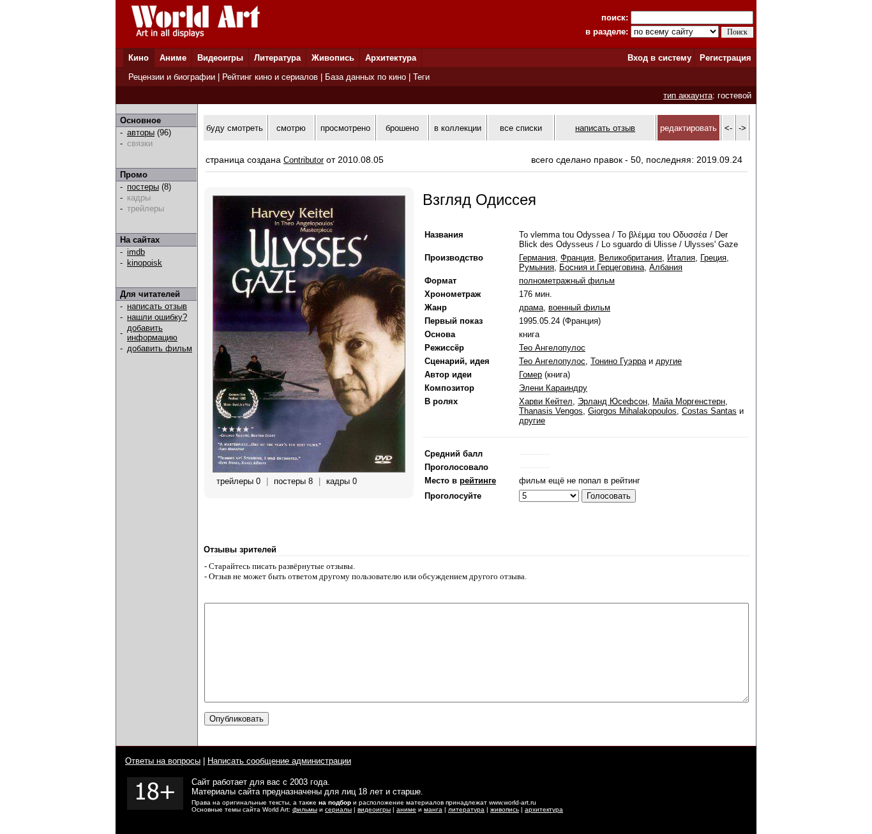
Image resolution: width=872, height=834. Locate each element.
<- (728, 128)
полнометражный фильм (567, 280)
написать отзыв (157, 306)
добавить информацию (152, 332)
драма (531, 307)
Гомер (530, 374)
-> (742, 128)
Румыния (536, 267)
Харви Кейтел (546, 401)
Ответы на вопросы (162, 761)
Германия (537, 257)
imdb (136, 252)
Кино (138, 58)
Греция (713, 257)
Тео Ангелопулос (552, 348)
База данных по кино (365, 77)
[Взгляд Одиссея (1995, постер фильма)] (309, 469)
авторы (140, 132)
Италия (681, 257)
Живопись (333, 58)
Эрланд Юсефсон (612, 401)
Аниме (173, 58)
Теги (421, 77)
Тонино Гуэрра (618, 361)
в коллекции (457, 128)
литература (466, 809)
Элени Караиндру (553, 388)
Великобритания (630, 257)
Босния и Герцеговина (601, 267)
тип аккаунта (687, 95)
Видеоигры (220, 58)
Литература (277, 58)
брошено (402, 128)
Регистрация (725, 58)
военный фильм (579, 307)
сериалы (338, 809)
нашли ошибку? (157, 317)
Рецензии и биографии (171, 77)
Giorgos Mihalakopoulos (632, 411)
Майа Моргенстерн (688, 401)
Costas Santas (709, 411)
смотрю (291, 128)
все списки (521, 128)
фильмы (304, 809)
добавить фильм (159, 348)
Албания (665, 267)
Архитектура (390, 58)
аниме (406, 809)
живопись (504, 809)
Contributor (303, 160)
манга (433, 809)
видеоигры (374, 809)
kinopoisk (144, 263)
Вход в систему (659, 58)
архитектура (544, 809)
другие (669, 361)
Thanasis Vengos (551, 411)
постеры (143, 187)
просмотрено (345, 128)
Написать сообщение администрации (279, 761)
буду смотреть (234, 128)
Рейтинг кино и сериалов (270, 77)
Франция (577, 257)
